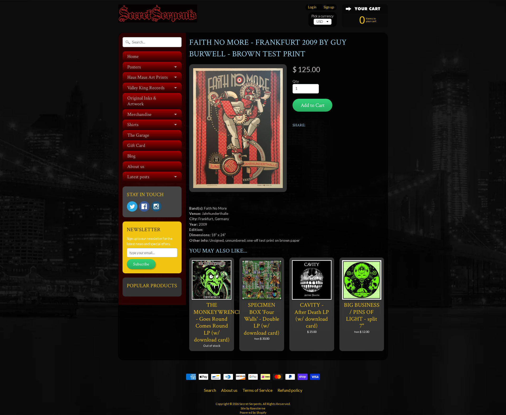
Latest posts (138, 177)
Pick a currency (323, 16)
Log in (312, 7)
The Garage (138, 135)
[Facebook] (144, 206)
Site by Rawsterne (253, 408)
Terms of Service (257, 390)
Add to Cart (312, 105)
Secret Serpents (250, 404)
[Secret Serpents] (157, 15)
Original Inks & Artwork (141, 101)
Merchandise (139, 114)
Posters (134, 67)
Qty (296, 81)
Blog (131, 156)
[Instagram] (156, 206)
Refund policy (290, 390)
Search (210, 390)
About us (135, 167)
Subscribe (141, 264)
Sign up (329, 7)
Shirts (132, 125)
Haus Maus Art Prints (147, 77)
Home (133, 56)
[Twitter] (132, 206)
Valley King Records (145, 88)
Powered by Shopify (253, 412)
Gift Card (136, 145)
